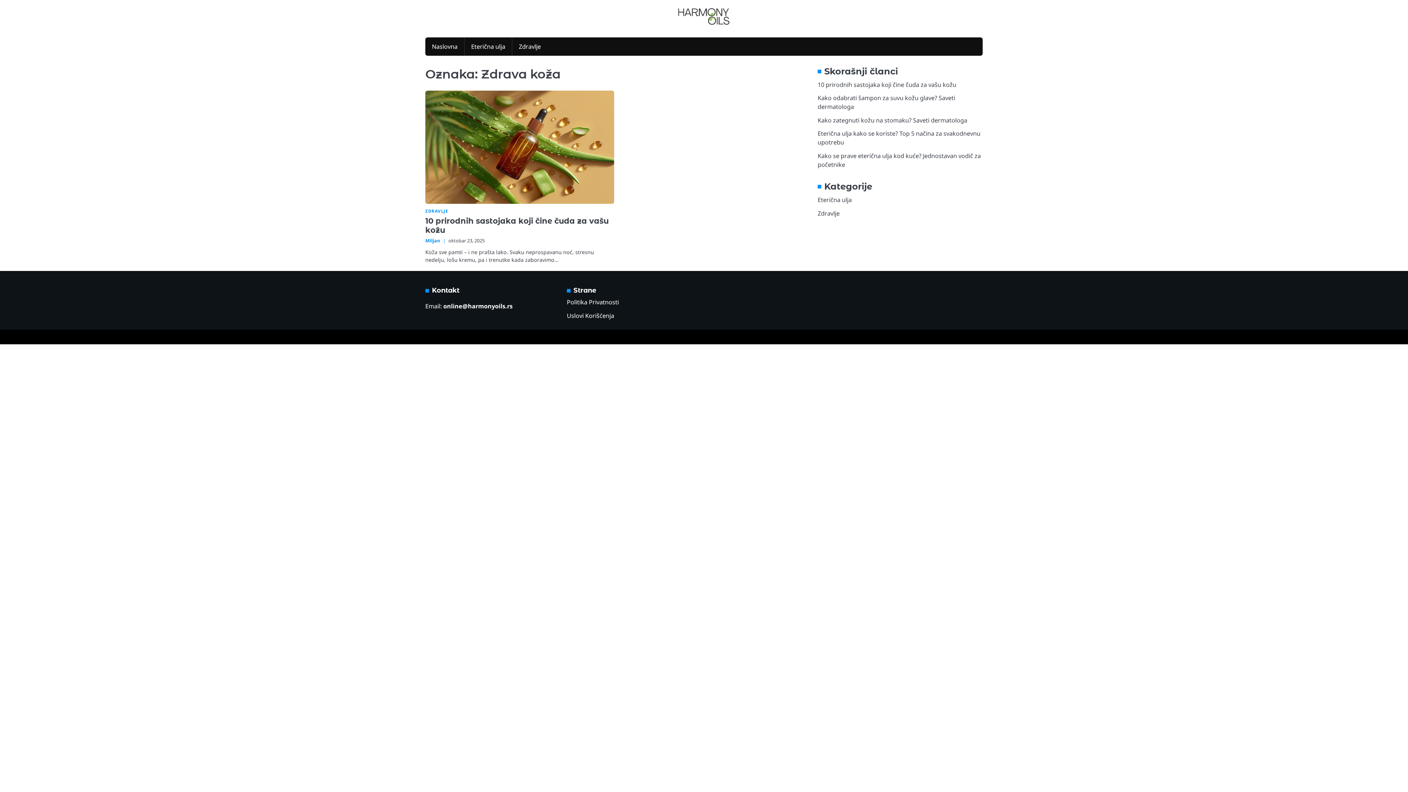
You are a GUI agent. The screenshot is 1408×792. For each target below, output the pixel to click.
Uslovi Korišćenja (590, 316)
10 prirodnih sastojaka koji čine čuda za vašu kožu (887, 85)
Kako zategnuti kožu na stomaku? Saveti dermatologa (892, 120)
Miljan (432, 240)
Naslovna (445, 47)
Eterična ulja (488, 47)
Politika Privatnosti (593, 302)
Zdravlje (530, 47)
